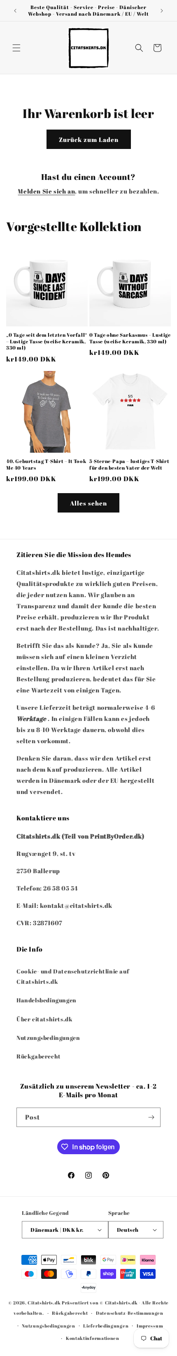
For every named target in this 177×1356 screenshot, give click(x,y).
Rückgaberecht (38, 1056)
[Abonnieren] (151, 1117)
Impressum (150, 1326)
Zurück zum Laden (89, 139)
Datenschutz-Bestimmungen (129, 1313)
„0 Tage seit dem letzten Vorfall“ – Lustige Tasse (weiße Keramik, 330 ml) (46, 341)
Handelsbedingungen (46, 1000)
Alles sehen (88, 503)
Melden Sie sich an (46, 191)
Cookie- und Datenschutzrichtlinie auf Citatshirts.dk (72, 976)
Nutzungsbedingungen (48, 1038)
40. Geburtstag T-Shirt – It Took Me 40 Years (46, 464)
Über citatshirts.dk (44, 1019)
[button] (16, 48)
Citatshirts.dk (44, 1302)
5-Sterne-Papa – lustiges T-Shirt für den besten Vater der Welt (129, 464)
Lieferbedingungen (105, 1326)
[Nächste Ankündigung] (162, 11)
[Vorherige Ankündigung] (15, 11)
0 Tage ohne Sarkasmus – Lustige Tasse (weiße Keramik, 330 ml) (130, 338)
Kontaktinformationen (92, 1338)
